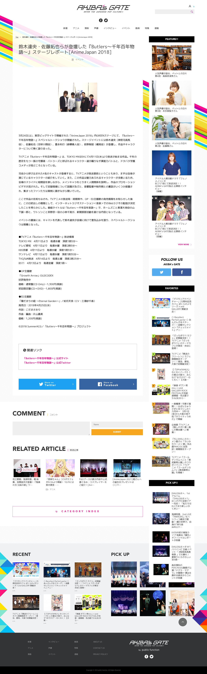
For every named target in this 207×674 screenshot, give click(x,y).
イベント (126, 28)
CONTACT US (99, 648)
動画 (137, 28)
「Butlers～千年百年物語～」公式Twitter (47, 362)
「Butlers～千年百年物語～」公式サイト (45, 358)
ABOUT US (97, 641)
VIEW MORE (183, 245)
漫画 (87, 28)
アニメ (76, 28)
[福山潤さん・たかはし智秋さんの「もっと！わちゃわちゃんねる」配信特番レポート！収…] (181, 603)
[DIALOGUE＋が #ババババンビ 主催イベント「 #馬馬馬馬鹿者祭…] (124, 603)
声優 (96, 28)
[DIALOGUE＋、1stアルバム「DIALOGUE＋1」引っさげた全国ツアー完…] (124, 575)
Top (17, 37)
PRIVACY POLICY (100, 654)
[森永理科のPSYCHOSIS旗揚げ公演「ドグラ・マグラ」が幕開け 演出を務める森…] (153, 603)
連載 (157, 28)
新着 (65, 28)
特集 (147, 28)
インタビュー (110, 28)
